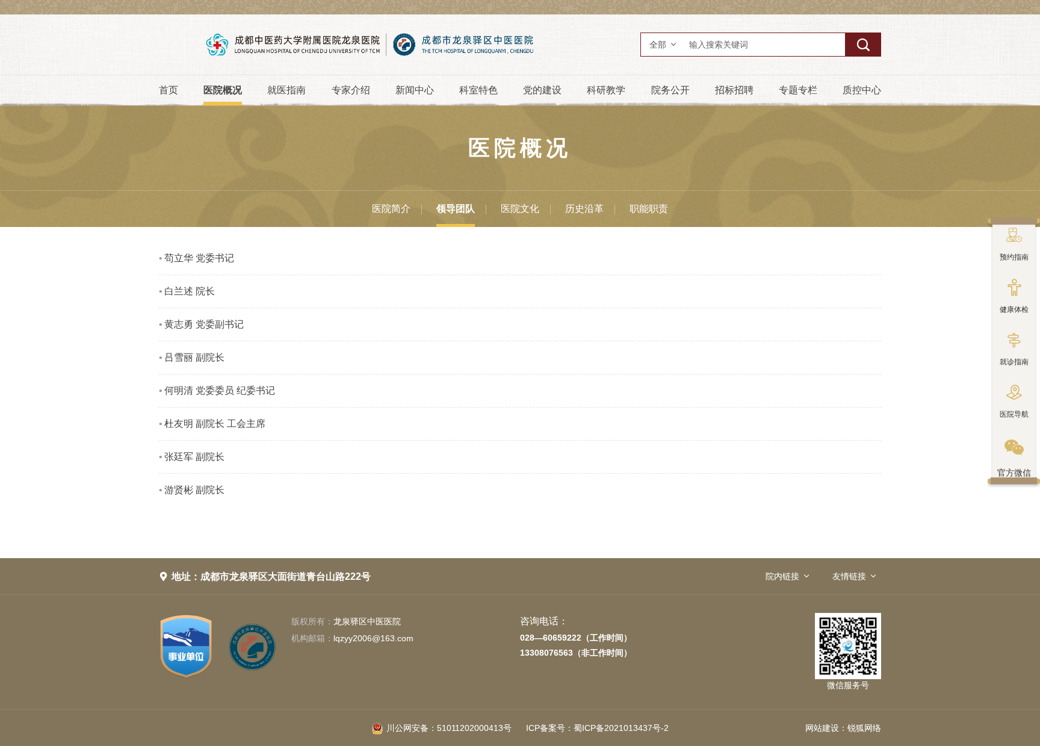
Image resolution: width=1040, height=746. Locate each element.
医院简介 (391, 209)
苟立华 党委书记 (199, 258)
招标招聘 (734, 90)
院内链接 (782, 576)
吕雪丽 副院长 (194, 357)
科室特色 (478, 90)
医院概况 (222, 90)
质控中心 (862, 90)
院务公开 (670, 90)
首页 (168, 90)
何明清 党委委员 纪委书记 (219, 390)
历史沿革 (584, 209)
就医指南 (286, 90)
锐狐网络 (864, 728)
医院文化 (520, 209)
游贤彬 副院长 (194, 490)
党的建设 (542, 90)
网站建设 (822, 728)
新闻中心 (414, 90)
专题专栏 (798, 90)
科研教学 (606, 90)
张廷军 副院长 (194, 457)
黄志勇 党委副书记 (204, 324)
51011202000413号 (449, 728)
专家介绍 (351, 90)
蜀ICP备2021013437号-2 (597, 728)
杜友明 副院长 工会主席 (214, 423)
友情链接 (849, 576)
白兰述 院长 (189, 291)
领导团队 (455, 209)
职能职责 (649, 209)
